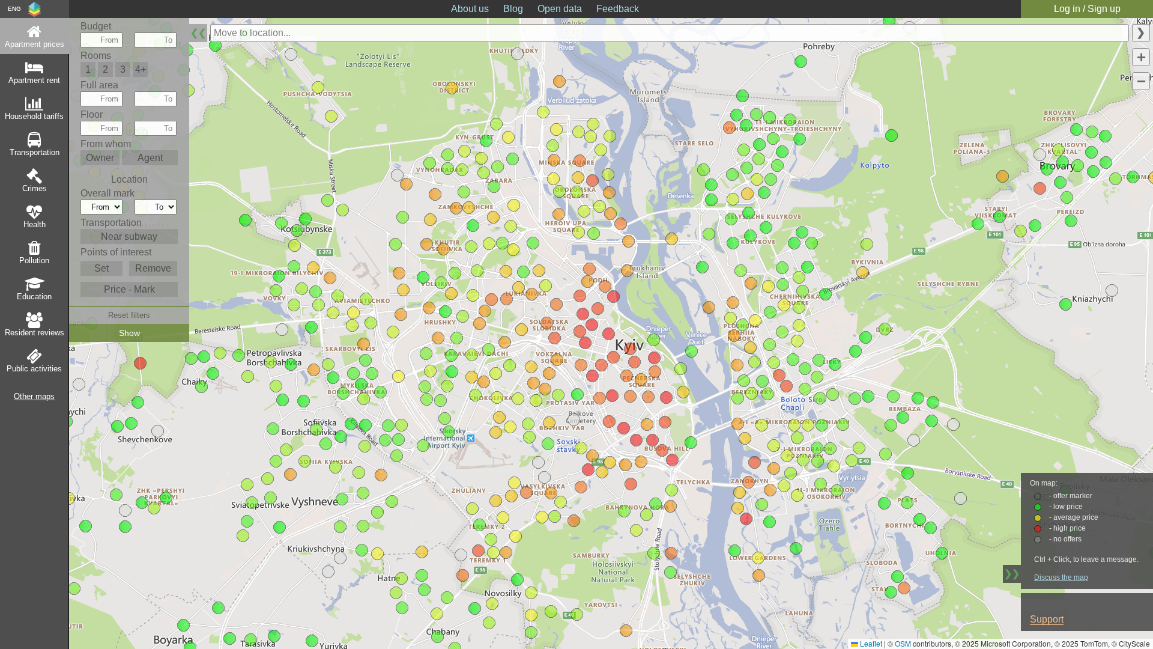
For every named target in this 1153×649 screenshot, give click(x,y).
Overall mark (107, 193)
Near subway (129, 236)
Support (1047, 619)
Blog (513, 9)
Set (101, 268)
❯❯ (1012, 573)
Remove (153, 268)
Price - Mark (129, 289)
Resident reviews (34, 332)
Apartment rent (34, 80)
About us (470, 9)
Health (34, 224)
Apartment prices (34, 44)
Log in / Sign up (1087, 9)
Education (34, 296)
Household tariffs (34, 116)
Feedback (617, 9)
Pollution (34, 260)
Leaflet (870, 643)
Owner (100, 158)
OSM (903, 643)
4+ (140, 69)
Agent (150, 158)
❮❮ (198, 33)
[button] (79, 384)
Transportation (34, 152)
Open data (559, 9)
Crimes (34, 188)
